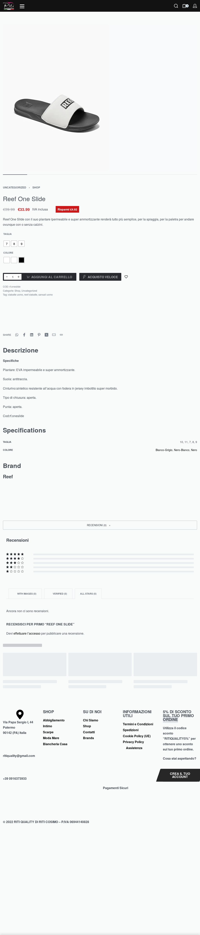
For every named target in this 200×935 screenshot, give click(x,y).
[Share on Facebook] (24, 335)
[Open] (22, 6)
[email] (20, 748)
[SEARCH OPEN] (176, 6)
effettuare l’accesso (26, 633)
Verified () (59, 593)
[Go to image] (15, 174)
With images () (26, 593)
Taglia (7, 234)
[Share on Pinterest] (39, 335)
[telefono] (20, 771)
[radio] (7, 244)
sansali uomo (45, 294)
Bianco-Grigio (164, 450)
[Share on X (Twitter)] (46, 335)
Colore (8, 252)
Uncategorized (14, 187)
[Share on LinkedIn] (31, 335)
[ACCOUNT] (195, 6)
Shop (36, 187)
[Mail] (54, 335)
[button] (100, 525)
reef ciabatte (30, 294)
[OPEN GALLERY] (100, 97)
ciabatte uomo (15, 294)
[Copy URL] (61, 335)
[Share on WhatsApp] (17, 335)
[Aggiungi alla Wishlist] (126, 277)
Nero (194, 450)
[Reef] (17, 318)
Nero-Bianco (181, 450)
